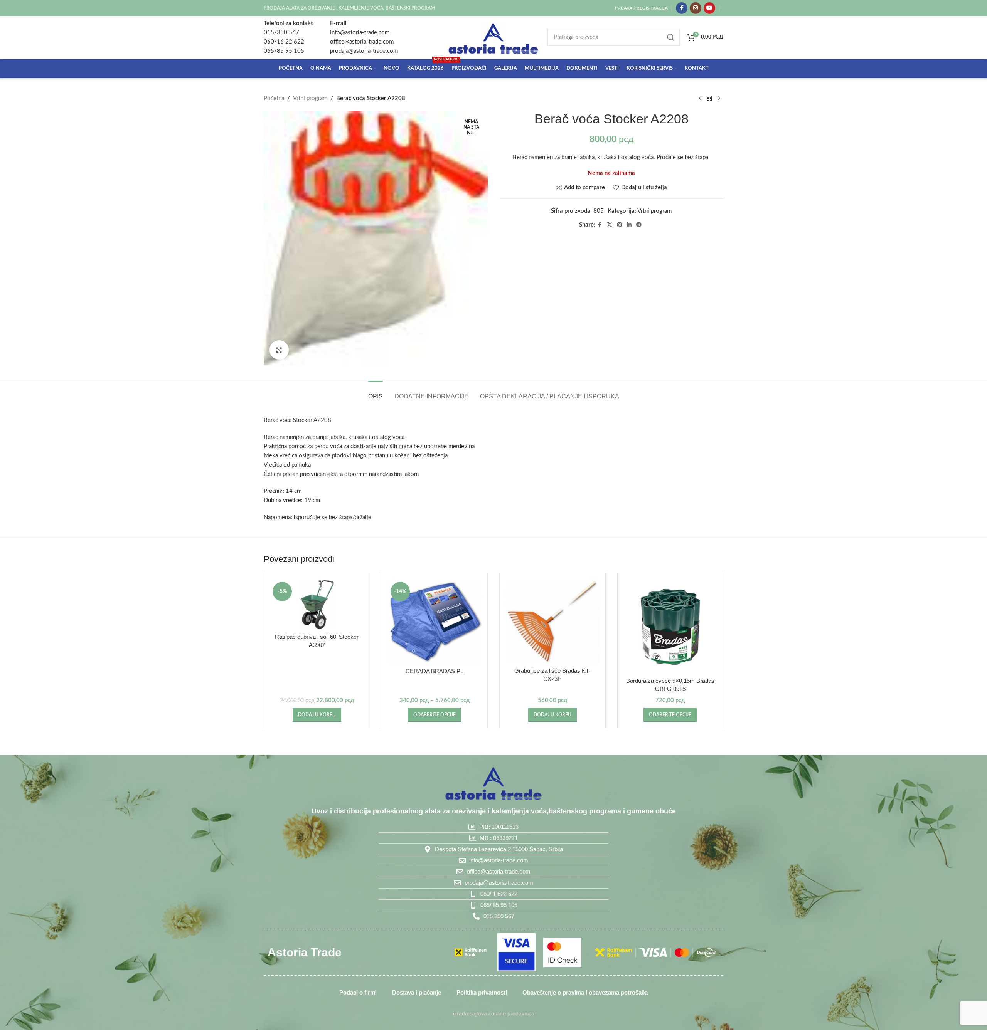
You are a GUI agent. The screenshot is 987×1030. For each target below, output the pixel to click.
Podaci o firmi (358, 992)
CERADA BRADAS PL (434, 671)
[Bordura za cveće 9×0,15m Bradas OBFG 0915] (670, 626)
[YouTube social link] (709, 8)
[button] (317, 715)
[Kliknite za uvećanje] (279, 350)
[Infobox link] (288, 37)
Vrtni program (310, 98)
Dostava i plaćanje (416, 992)
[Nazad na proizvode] (709, 98)
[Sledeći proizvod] (718, 98)
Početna (274, 98)
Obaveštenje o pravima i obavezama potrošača (585, 992)
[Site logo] (493, 37)
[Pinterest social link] (620, 225)
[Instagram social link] (695, 8)
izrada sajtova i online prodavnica (493, 1014)
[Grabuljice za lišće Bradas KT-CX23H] (552, 621)
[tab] (375, 392)
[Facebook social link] (681, 8)
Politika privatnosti (481, 992)
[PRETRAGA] (671, 37)
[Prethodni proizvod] (700, 98)
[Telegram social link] (639, 225)
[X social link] (610, 225)
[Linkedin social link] (629, 225)
